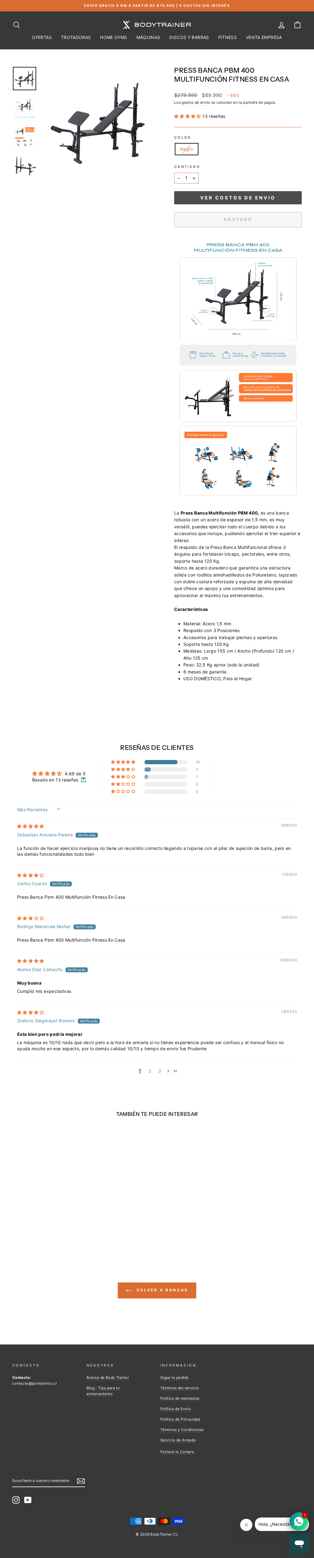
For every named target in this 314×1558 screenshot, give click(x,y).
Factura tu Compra (177, 1451)
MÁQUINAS (148, 37)
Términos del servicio (179, 1388)
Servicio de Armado (178, 1440)
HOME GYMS (113, 37)
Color (182, 137)
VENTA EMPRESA (264, 37)
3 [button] (159, 1071)
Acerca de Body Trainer (107, 1377)
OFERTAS (42, 37)
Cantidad (187, 166)
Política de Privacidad (180, 1419)
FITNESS (227, 37)
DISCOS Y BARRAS (189, 37)
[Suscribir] (81, 1480)
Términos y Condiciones (182, 1429)
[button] (188, 116)
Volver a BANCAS (161, 1290)
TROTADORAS (76, 37)
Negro (186, 149)
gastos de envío (196, 102)
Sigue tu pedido (174, 1377)
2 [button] (149, 1071)
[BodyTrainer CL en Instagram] (16, 1500)
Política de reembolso (179, 1398)
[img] (30, 826)
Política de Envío (175, 1408)
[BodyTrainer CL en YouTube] (28, 1500)
